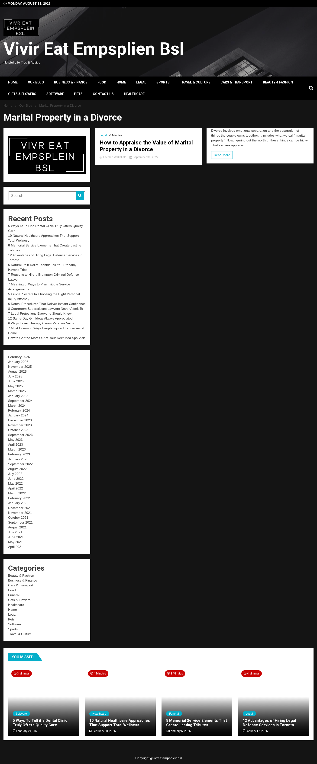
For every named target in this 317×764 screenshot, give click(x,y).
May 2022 (15, 483)
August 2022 (17, 469)
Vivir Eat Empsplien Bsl (93, 48)
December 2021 (20, 508)
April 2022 (15, 488)
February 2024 (19, 410)
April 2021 (15, 547)
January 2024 (18, 415)
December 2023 (20, 420)
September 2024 (20, 401)
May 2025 (15, 386)
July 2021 (15, 532)
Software (55, 94)
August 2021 (17, 527)
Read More (222, 155)
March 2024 (17, 405)
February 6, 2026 (179, 731)
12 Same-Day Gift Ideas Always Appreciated (40, 318)
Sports (163, 82)
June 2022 (16, 478)
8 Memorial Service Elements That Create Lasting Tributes (196, 722)
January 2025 (18, 396)
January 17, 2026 (256, 731)
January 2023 (18, 459)
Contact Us (103, 94)
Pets (78, 94)
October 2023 (18, 430)
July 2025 (15, 376)
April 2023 (15, 444)
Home (13, 82)
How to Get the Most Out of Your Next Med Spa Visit (47, 338)
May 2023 (15, 439)
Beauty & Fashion (278, 82)
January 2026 (18, 362)
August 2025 (17, 371)
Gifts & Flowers (22, 94)
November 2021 (20, 513)
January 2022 (18, 503)
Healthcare (134, 94)
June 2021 (16, 537)
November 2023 (20, 425)
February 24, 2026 (27, 731)
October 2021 (18, 517)
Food (101, 82)
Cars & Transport (236, 82)
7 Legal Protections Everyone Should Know (39, 313)
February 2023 (19, 454)
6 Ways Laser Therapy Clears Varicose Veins (41, 323)
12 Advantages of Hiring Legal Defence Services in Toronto (269, 722)
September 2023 (20, 435)
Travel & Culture (195, 82)
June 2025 (16, 381)
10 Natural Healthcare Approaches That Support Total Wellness (119, 722)
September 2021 (20, 522)
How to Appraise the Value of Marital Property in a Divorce (146, 146)
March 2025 (17, 391)
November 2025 (20, 366)
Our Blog (36, 82)
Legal (141, 82)
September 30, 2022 (145, 157)
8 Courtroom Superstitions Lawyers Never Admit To (45, 308)
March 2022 (17, 493)
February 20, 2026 (104, 731)
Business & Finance (70, 82)
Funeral (13, 595)
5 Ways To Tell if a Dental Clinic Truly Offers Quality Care (40, 722)
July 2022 (15, 474)
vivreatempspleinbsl (167, 758)
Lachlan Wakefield (114, 157)
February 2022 (19, 498)
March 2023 (17, 449)
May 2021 (15, 542)
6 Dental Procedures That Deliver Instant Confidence (47, 304)
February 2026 (19, 357)
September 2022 (20, 464)
